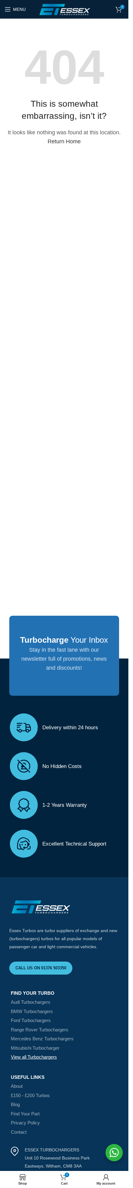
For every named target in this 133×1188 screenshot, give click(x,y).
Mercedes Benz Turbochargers (42, 1038)
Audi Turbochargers (30, 1002)
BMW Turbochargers (32, 1011)
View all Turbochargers (34, 1057)
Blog (15, 1104)
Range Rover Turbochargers (39, 1029)
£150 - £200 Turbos (30, 1095)
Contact (19, 1132)
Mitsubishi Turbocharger (35, 1048)
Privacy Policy (25, 1122)
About (17, 1086)
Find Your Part (25, 1113)
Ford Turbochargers (31, 1020)
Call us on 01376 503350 (40, 968)
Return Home (64, 141)
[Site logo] (64, 9)
